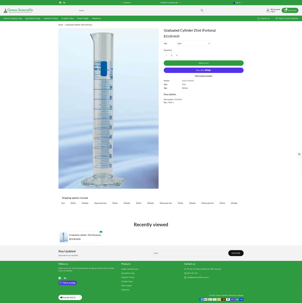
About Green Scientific (288, 18)
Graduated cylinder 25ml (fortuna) (85, 235)
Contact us (265, 18)
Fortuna (185, 88)
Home (60, 25)
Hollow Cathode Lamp (129, 269)
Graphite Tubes (127, 281)
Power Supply (126, 286)
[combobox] (141, 10)
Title (165, 43)
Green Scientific (222, 295)
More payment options (203, 76)
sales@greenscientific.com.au (198, 277)
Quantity (168, 50)
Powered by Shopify (236, 295)
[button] (290, 10)
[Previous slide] (122, 2)
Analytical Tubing (127, 277)
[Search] (202, 10)
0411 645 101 (192, 273)
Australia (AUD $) (69, 297)
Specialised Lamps (128, 273)
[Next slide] (180, 2)
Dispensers (125, 290)
